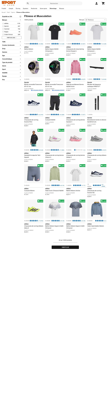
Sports (13, 12)
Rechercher (54, 3)
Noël (8, 12)
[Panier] (103, 3)
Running (18, 8)
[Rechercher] (28, 3)
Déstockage (53, 8)
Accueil (3, 12)
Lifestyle (11, 8)
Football (4, 8)
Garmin (26, 82)
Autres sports (43, 8)
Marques (61, 8)
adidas (26, 47)
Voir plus (65, 247)
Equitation (25, 8)
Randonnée (34, 8)
